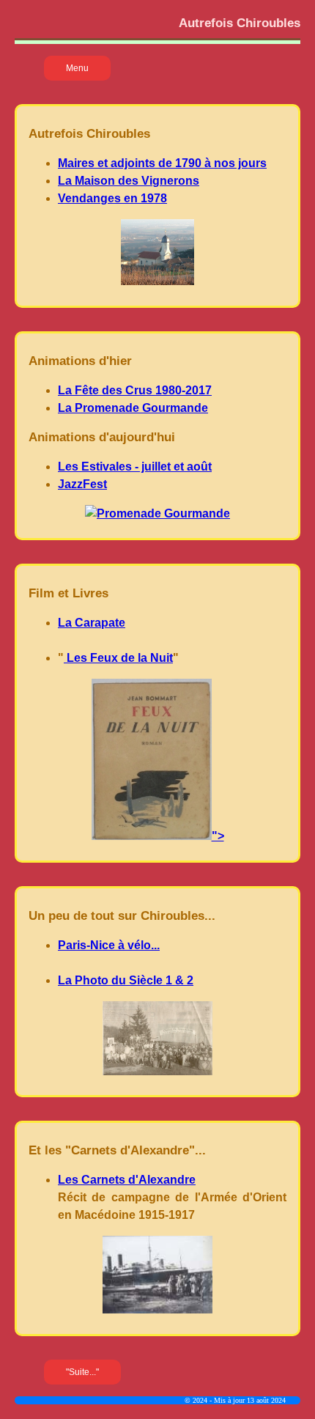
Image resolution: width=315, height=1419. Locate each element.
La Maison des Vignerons (128, 180)
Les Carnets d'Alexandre (127, 1179)
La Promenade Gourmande (133, 408)
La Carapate (91, 622)
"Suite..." (82, 1372)
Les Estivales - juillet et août (135, 466)
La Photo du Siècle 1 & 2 (125, 980)
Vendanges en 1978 (112, 198)
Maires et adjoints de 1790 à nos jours (162, 163)
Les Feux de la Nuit (118, 658)
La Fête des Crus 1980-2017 (135, 390)
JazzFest (82, 484)
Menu (77, 68)
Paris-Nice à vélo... (109, 945)
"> (218, 836)
